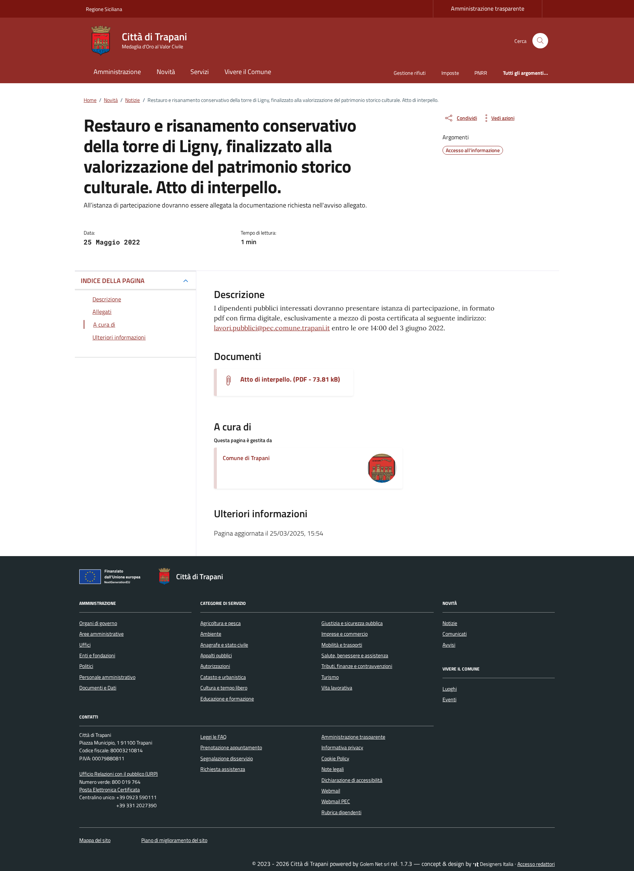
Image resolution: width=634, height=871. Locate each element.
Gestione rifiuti (410, 73)
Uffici (85, 645)
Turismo (330, 677)
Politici (86, 666)
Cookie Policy (335, 758)
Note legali (332, 769)
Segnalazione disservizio (226, 758)
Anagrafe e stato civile (224, 645)
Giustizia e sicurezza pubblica (352, 623)
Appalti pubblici (216, 655)
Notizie (449, 623)
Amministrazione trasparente (487, 8)
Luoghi (449, 689)
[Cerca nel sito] (540, 41)
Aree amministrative (101, 634)
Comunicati (454, 634)
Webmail (330, 791)
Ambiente (210, 634)
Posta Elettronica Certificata (109, 790)
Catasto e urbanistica (223, 677)
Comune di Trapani (246, 457)
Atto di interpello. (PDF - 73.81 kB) (290, 379)
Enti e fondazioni (97, 655)
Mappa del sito (94, 840)
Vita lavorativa (336, 688)
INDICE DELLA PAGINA (113, 281)
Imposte (450, 73)
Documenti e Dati (97, 688)
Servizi (199, 72)
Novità (166, 72)
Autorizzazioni (215, 666)
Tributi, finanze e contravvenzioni (356, 666)
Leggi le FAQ (213, 737)
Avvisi (448, 645)
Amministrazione (117, 72)
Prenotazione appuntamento (231, 747)
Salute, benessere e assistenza (354, 655)
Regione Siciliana (104, 9)
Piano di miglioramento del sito (174, 840)
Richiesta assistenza (222, 769)
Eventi (449, 699)
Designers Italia (496, 864)
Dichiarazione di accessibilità (351, 780)
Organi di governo (98, 623)
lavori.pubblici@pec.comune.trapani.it (272, 328)
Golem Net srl (374, 864)
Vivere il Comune (248, 72)
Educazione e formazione (227, 699)
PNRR (480, 73)
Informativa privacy (342, 747)
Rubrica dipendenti (341, 812)
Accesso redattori (536, 864)
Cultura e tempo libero (223, 688)
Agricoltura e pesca (220, 623)
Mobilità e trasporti (341, 645)
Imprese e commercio (344, 634)
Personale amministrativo (107, 677)
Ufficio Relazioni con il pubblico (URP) (118, 774)
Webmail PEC (335, 801)
